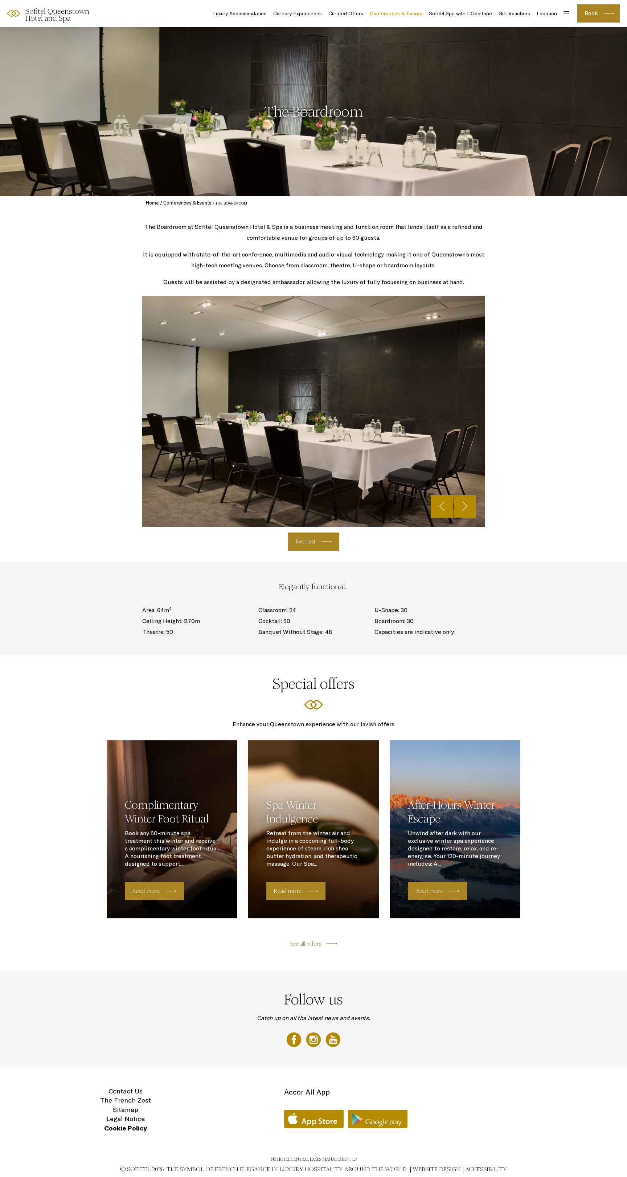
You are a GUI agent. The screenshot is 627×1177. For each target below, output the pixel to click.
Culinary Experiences (297, 13)
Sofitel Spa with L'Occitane (460, 13)
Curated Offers (345, 13)
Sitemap (125, 1109)
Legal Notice (125, 1119)
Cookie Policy (125, 1128)
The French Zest (125, 1100)
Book (591, 13)
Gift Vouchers (514, 13)
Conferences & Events (396, 13)
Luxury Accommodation (240, 13)
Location (547, 13)
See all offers (305, 943)
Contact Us (125, 1091)
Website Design (437, 1169)
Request (305, 541)
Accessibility (486, 1169)
